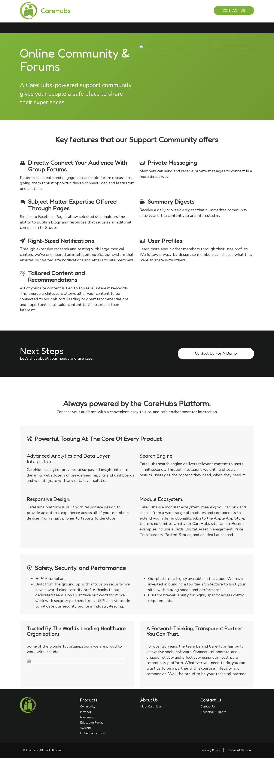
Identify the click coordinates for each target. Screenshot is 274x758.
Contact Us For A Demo (216, 353)
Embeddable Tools (93, 733)
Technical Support (213, 712)
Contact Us (234, 10)
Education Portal (91, 723)
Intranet (85, 712)
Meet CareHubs (151, 706)
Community (87, 706)
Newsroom (87, 717)
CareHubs (56, 10)
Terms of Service (239, 750)
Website (86, 728)
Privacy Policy (211, 750)
